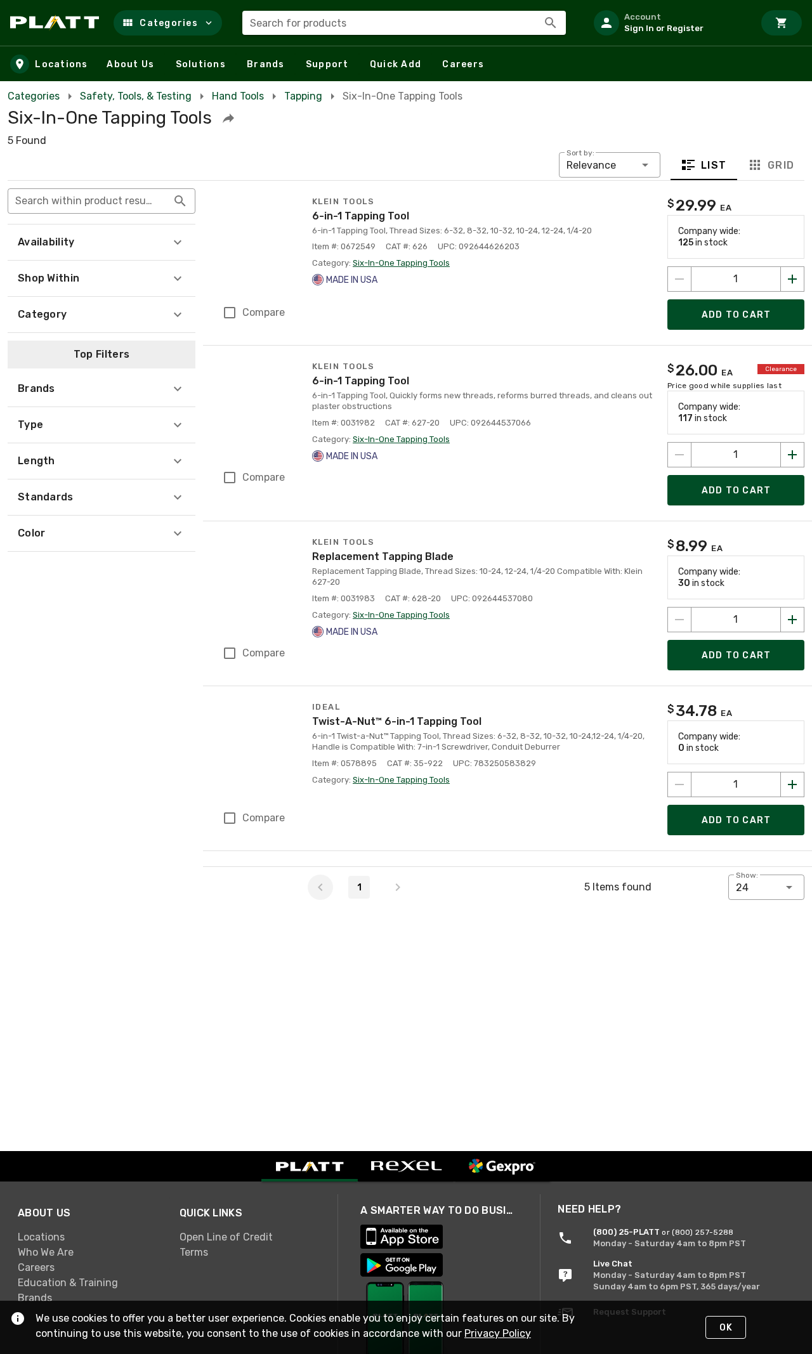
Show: (747, 875)
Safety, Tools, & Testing (136, 96)
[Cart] (781, 23)
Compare (263, 312)
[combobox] (404, 23)
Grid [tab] (780, 165)
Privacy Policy (497, 1333)
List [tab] (714, 165)
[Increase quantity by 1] (792, 279)
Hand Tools (238, 96)
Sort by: (580, 152)
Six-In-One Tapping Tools (401, 263)
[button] (168, 23)
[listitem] (668, 23)
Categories (34, 96)
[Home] (56, 23)
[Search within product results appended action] (180, 201)
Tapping (303, 96)
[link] (88, 1237)
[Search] (550, 22)
